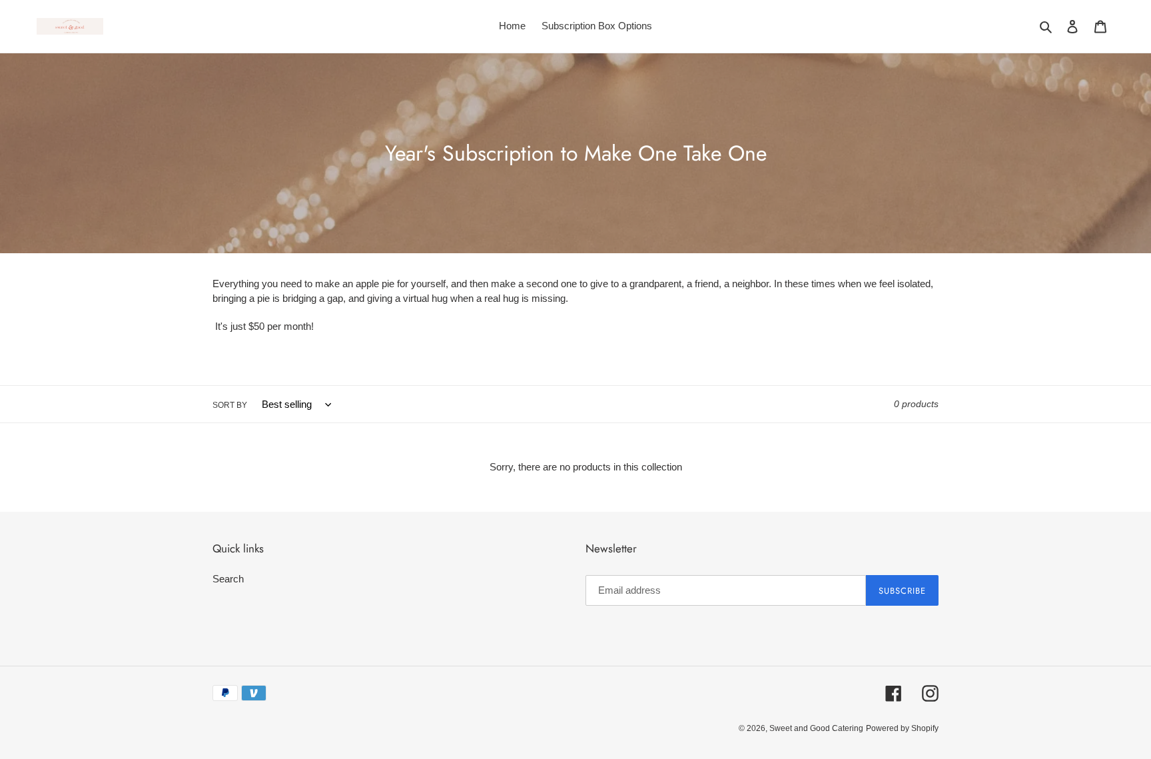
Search (228, 578)
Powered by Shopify (902, 728)
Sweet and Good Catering (816, 728)
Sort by (229, 405)
